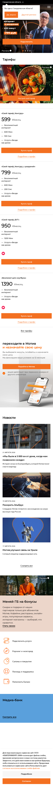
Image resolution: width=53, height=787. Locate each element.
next (49, 736)
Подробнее (26, 774)
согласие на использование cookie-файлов (21, 768)
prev (3, 737)
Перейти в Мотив (26, 366)
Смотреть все (26, 565)
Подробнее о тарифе (26, 156)
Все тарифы (26, 330)
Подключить (26, 42)
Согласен (26, 781)
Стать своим (9, 625)
